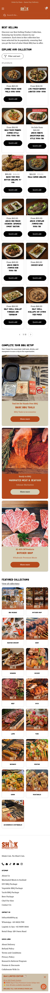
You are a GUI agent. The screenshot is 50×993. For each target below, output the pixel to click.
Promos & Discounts (11, 965)
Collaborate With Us (10, 969)
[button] (46, 8)
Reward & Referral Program (14, 961)
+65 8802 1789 (18, 922)
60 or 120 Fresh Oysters (12, 980)
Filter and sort (14, 56)
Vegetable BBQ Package (12, 888)
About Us (6, 876)
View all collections (10, 584)
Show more (25, 419)
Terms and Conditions (11, 953)
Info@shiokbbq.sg (10, 918)
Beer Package (8, 897)
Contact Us (6, 905)
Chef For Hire (8, 901)
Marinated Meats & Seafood (14, 880)
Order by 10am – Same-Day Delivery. (25, 2)
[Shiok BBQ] (24, 8)
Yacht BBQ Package (10, 892)
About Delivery (8, 944)
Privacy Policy (8, 957)
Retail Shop (7, 931)
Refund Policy (8, 949)
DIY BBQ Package (9, 884)
